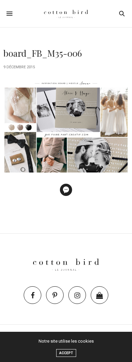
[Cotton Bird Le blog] (66, 13)
